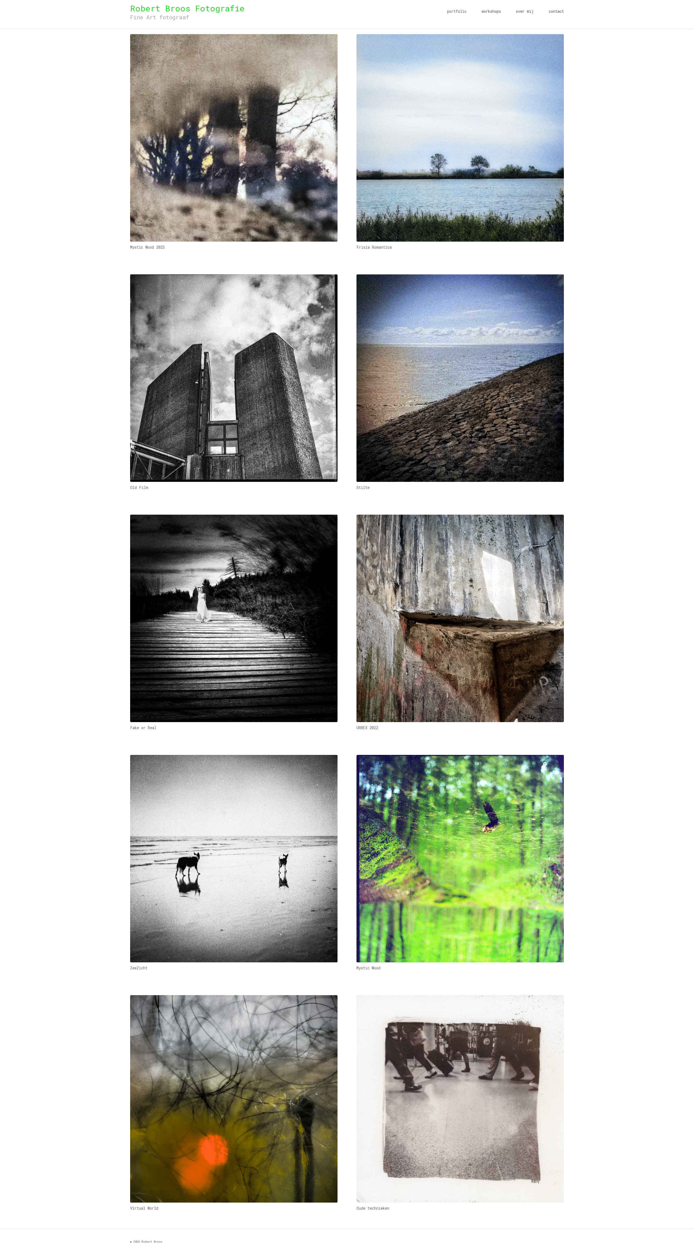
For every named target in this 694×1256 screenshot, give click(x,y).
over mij (525, 11)
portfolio (457, 11)
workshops (491, 11)
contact (556, 11)
